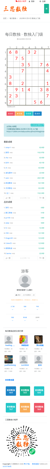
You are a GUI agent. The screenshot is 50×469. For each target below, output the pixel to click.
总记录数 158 (25, 198)
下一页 (41, 198)
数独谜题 (35, 464)
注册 (44, 1)
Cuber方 (9, 243)
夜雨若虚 (9, 248)
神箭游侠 (25, 345)
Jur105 (8, 218)
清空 (11, 113)
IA (6, 168)
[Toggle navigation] (46, 8)
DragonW (9, 238)
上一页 (8, 198)
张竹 (7, 207)
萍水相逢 (40, 345)
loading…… (10, 345)
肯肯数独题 (9, 380)
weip (7, 223)
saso (7, 178)
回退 (29, 113)
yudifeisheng (10, 365)
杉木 (7, 162)
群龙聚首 (9, 183)
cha (7, 157)
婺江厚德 (9, 213)
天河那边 (9, 188)
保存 (38, 113)
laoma (9, 253)
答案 (20, 113)
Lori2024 (25, 365)
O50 (7, 233)
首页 (5, 18)
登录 (32, 1)
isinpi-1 (8, 147)
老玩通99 (9, 173)
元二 (8, 193)
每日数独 (13, 18)
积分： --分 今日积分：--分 (26, 295)
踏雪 (7, 152)
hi (6, 228)
